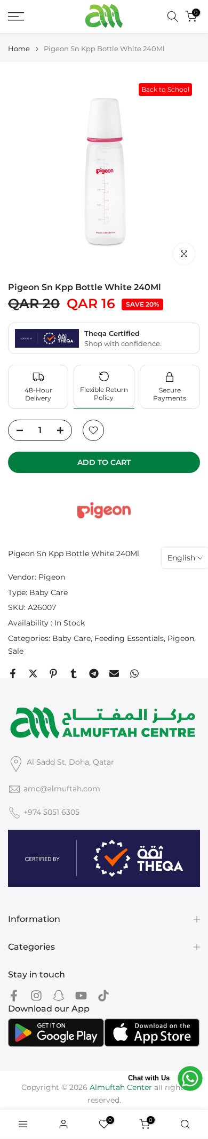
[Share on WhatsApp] (134, 673)
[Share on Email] (114, 673)
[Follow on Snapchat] (59, 995)
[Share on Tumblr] (73, 673)
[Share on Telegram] (94, 673)
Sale (15, 651)
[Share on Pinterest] (53, 673)
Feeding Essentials (129, 638)
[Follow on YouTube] (81, 995)
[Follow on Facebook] (14, 995)
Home (19, 48)
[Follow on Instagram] (36, 995)
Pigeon (51, 577)
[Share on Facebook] (13, 673)
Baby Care (48, 592)
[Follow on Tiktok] (103, 995)
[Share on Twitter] (33, 673)
